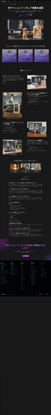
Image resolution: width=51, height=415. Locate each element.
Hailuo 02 (22, 268)
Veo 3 (21, 280)
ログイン (48, 1)
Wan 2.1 (22, 273)
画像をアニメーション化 (4, 278)
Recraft (32, 267)
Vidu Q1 (22, 276)
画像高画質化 (12, 268)
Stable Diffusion (33, 268)
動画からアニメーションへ (4, 264)
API (30, 1)
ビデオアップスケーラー (4, 282)
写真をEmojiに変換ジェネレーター (15, 273)
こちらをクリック (30, 152)
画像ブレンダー (13, 272)
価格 (41, 268)
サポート (42, 264)
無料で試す (4, 83)
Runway (22, 267)
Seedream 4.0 (32, 276)
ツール (42, 267)
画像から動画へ (3, 277)
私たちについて (43, 273)
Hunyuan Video (22, 277)
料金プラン (34, 1)
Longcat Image (32, 284)
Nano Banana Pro (33, 272)
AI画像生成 (12, 264)
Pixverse (22, 285)
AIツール (25, 1)
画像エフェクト (13, 267)
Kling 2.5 (22, 281)
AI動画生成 (2, 267)
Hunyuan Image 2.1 (33, 273)
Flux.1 (32, 264)
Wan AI (22, 289)
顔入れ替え (2, 268)
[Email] (45, 294)
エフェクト (19, 1)
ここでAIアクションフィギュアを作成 (8, 132)
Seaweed (22, 272)
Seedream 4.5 (32, 277)
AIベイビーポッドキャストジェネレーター (5, 273)
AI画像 (14, 1)
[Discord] (47, 294)
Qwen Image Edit (33, 280)
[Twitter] (49, 294)
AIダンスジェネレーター (4, 283)
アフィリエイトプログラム (44, 272)
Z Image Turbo (32, 281)
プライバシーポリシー (43, 276)
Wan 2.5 (22, 284)
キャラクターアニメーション (4, 274)
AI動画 (9, 1)
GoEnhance (22, 264)
